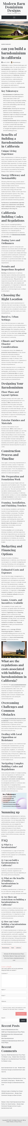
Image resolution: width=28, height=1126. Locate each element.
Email (3, 995)
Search (3, 1018)
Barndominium (5, 947)
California (18, 947)
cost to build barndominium (18, 684)
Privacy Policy (18, 1121)
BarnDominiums (6, 44)
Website (3, 1001)
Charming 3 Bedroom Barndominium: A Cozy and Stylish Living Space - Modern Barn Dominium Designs (13, 1080)
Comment (4, 973)
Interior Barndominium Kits (9, 1029)
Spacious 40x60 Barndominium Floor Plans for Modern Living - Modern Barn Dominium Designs (13, 1057)
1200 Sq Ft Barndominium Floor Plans (13, 1032)
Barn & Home (17, 1095)
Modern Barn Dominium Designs (14, 7)
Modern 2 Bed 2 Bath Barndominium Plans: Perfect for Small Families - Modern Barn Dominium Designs (13, 1104)
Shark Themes (10, 1121)
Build (12, 947)
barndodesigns (17, 62)
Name (3, 989)
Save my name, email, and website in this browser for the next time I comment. (14, 1008)
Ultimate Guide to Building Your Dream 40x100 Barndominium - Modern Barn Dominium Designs (12, 1093)
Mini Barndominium (7, 1038)
